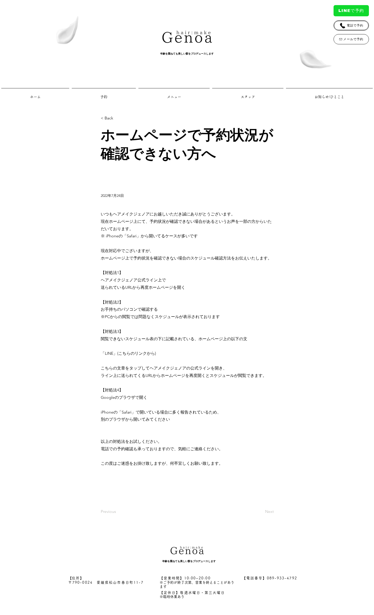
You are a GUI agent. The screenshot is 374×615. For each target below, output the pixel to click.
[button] (117, 118)
